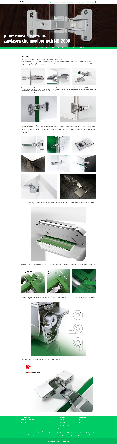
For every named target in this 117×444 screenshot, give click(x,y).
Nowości (87, 2)
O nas (54, 2)
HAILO (72, 2)
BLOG (83, 2)
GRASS (80, 419)
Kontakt (92, 2)
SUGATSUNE (63, 2)
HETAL (80, 421)
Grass (57, 2)
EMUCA (68, 2)
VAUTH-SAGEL (77, 2)
